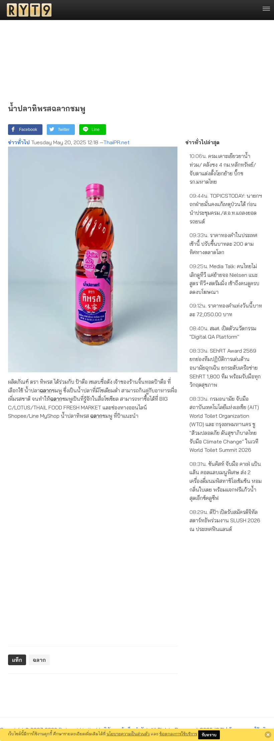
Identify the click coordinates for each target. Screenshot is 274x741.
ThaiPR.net (116, 142)
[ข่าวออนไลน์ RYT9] (27, 10)
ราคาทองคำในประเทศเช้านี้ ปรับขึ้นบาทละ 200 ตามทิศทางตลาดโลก (223, 243)
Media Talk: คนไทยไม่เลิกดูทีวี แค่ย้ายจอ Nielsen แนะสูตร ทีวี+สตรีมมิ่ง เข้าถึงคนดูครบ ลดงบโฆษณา (224, 279)
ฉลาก (46, 390)
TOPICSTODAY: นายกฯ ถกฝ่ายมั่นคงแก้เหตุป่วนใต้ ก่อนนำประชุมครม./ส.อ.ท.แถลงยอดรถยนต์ (225, 208)
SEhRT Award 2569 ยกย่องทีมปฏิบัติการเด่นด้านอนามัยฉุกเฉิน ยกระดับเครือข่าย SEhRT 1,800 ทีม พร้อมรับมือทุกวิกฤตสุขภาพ (225, 367)
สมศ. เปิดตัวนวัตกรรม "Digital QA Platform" (222, 332)
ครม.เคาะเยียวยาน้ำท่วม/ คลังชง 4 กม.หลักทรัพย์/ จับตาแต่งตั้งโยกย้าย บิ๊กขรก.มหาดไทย (222, 169)
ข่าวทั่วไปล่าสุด (202, 142)
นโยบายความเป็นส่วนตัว (128, 733)
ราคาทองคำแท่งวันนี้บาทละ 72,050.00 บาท (225, 310)
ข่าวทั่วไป (19, 142)
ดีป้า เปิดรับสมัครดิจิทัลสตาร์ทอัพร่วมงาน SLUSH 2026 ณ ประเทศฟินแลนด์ (224, 520)
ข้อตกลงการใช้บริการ (178, 733)
